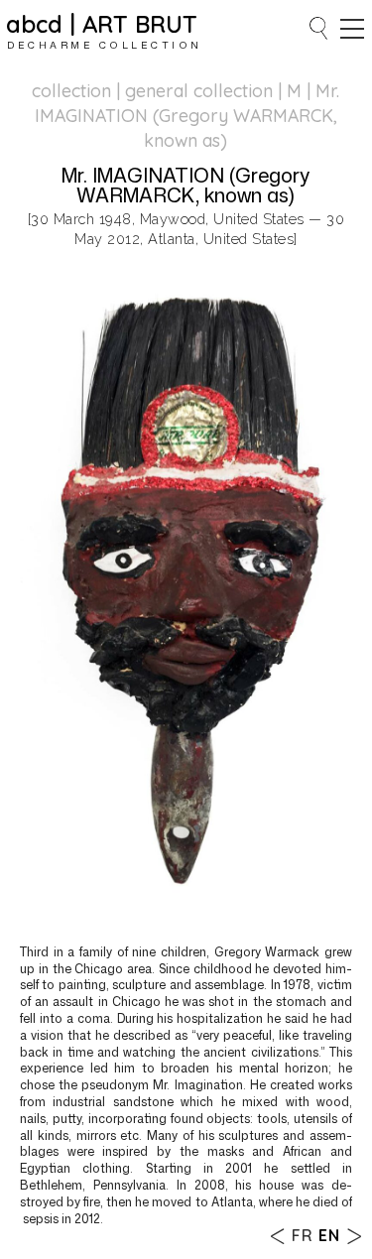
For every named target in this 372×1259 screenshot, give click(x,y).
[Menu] (352, 29)
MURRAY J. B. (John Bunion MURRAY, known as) (353, 1235)
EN (329, 1235)
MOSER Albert (278, 1235)
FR (302, 1235)
